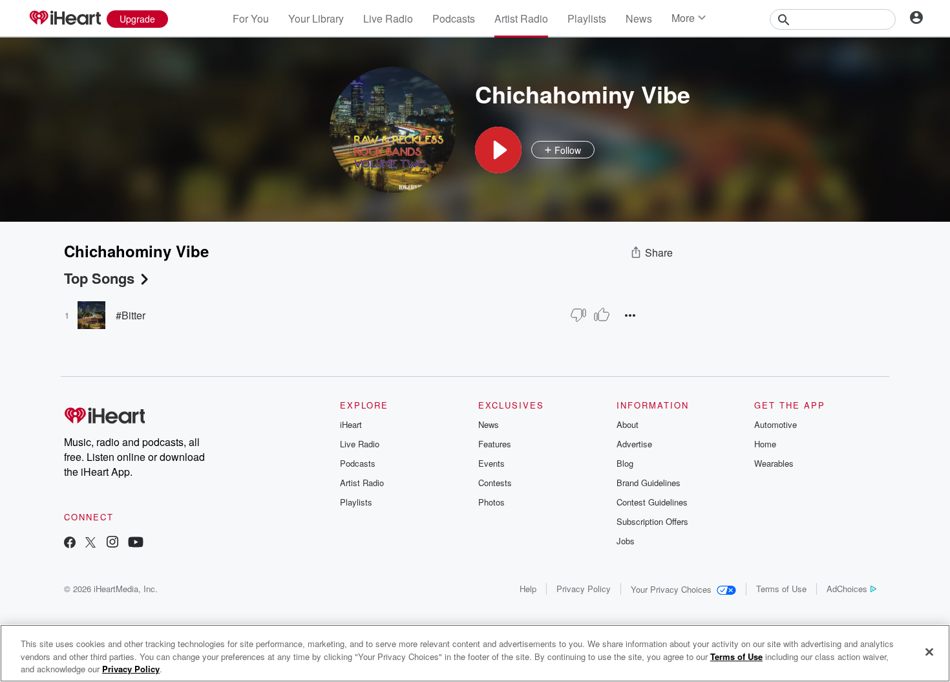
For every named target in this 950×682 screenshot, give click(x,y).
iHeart (351, 424)
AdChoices (847, 588)
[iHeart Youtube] (135, 543)
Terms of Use (781, 588)
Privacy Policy (583, 588)
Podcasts (453, 18)
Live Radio (388, 18)
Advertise (634, 444)
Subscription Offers (652, 521)
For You (251, 18)
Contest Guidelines (652, 502)
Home (765, 444)
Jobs (626, 541)
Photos (491, 502)
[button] (498, 150)
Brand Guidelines (649, 482)
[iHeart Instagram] (112, 543)
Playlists (586, 18)
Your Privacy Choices (671, 589)
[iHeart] (64, 19)
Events (491, 463)
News (639, 18)
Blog (625, 463)
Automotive (775, 424)
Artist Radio (521, 18)
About (628, 424)
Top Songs (99, 278)
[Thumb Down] (578, 314)
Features (494, 444)
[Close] (929, 651)
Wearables (774, 463)
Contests (495, 482)
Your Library (316, 18)
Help (528, 588)
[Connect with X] (90, 543)
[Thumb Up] (601, 314)
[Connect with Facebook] (70, 543)
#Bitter (130, 315)
